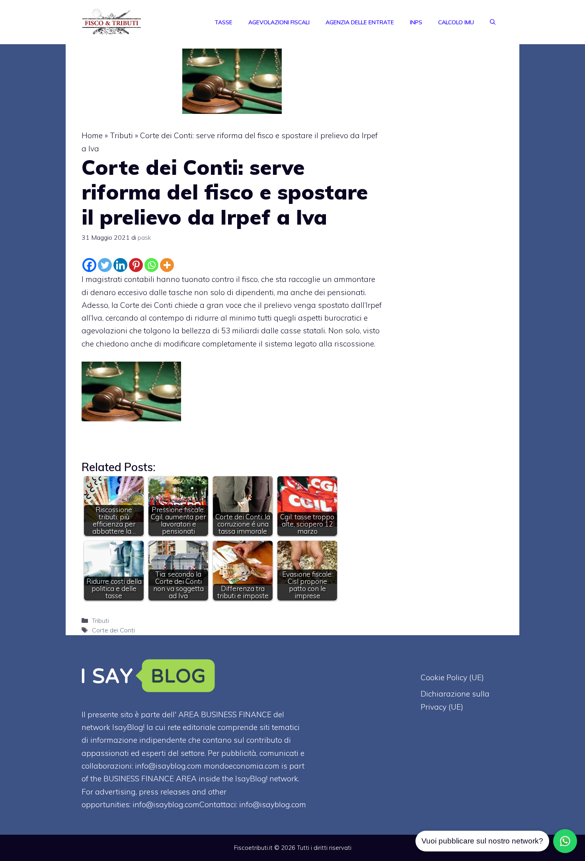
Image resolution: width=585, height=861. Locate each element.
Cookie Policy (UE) (452, 677)
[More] (167, 265)
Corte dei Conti (113, 630)
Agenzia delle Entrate (360, 22)
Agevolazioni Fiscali (279, 22)
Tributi (121, 135)
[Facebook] (89, 265)
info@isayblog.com (272, 804)
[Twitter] (105, 265)
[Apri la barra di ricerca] (492, 22)
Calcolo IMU (456, 22)
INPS (416, 22)
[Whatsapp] (151, 265)
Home (92, 135)
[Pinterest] (136, 265)
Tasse (223, 22)
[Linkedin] (120, 265)
